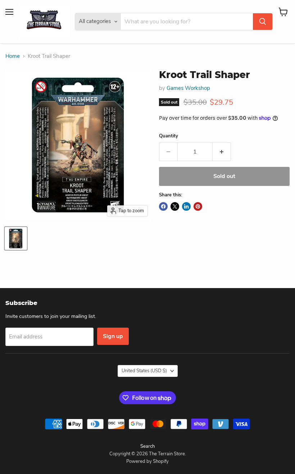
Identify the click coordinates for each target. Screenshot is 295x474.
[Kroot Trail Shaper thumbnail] (16, 238)
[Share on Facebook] (163, 206)
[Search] (262, 21)
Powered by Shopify (147, 461)
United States (144, 371)
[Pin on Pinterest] (198, 206)
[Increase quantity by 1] (222, 151)
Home (12, 56)
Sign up (113, 336)
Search (147, 446)
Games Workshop (188, 88)
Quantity (168, 136)
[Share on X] (175, 206)
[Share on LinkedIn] (186, 206)
